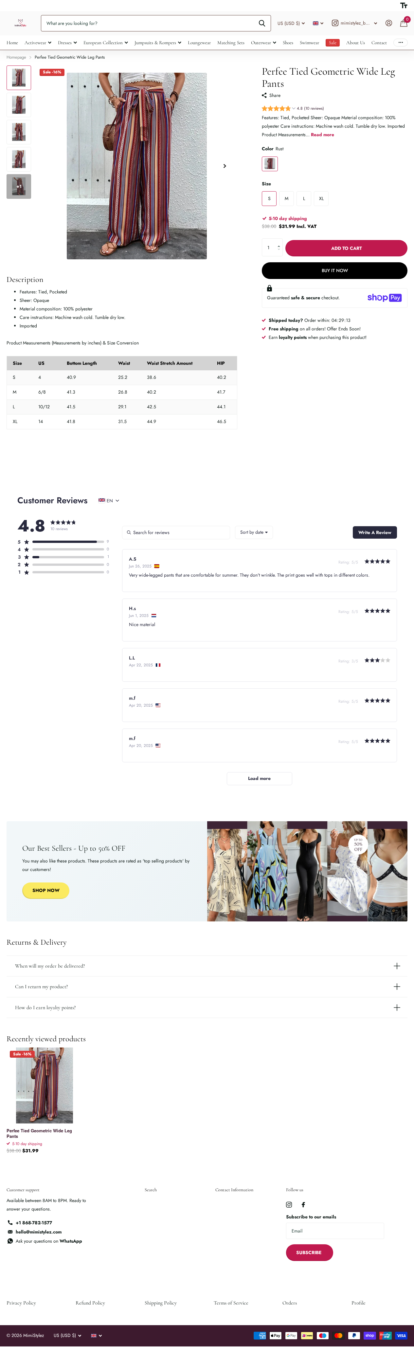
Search (151, 1190)
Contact (379, 43)
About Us (355, 43)
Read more (322, 134)
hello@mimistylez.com (39, 1232)
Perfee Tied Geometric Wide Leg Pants (39, 1133)
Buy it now (335, 270)
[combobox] (254, 532)
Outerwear (261, 43)
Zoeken (262, 23)
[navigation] (19, 77)
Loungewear (199, 43)
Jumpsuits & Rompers (155, 43)
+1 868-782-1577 (34, 1222)
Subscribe (309, 1252)
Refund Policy (90, 1303)
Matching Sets (230, 43)
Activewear (35, 43)
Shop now (46, 890)
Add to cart (346, 248)
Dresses (65, 43)
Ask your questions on (49, 1241)
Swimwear (309, 43)
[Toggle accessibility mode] (403, 5)
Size (266, 183)
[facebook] (303, 1204)
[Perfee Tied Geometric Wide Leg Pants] (44, 1085)
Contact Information (234, 1190)
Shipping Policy (161, 1303)
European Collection (103, 43)
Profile (358, 1303)
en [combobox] (110, 501)
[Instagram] (289, 1205)
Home (12, 43)
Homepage (16, 57)
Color (272, 148)
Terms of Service (231, 1303)
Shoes (288, 43)
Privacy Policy (21, 1303)
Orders (289, 1303)
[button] (293, 108)
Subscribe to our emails (311, 1217)
